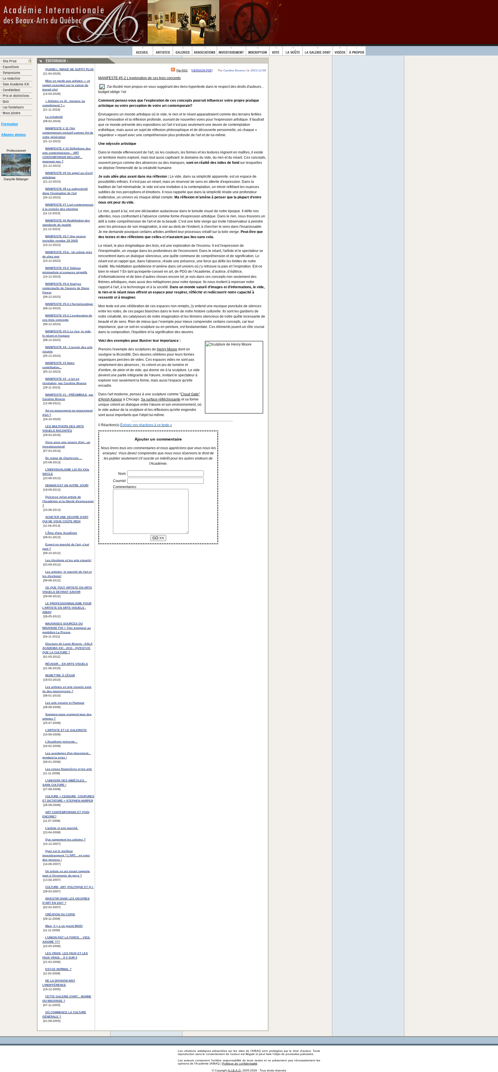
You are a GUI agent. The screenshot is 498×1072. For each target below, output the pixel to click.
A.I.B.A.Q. (235, 1070)
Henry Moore (167, 349)
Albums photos (13, 135)
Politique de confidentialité (239, 1063)
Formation (9, 124)
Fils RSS (182, 70)
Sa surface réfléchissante (160, 399)
